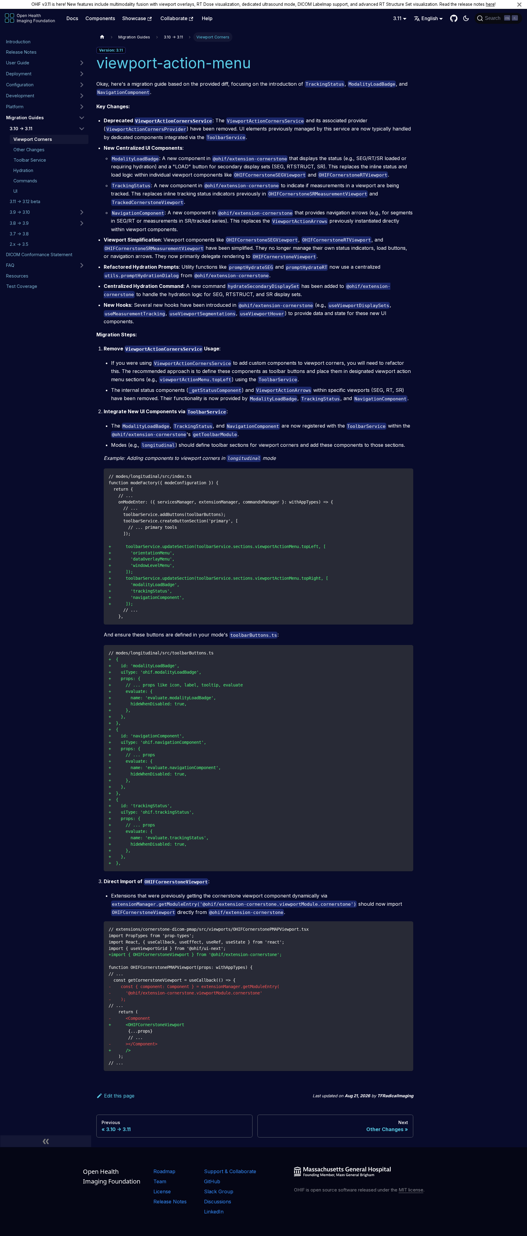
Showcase (134, 18)
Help (207, 18)
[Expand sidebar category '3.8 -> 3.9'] (81, 223)
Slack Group (218, 1191)
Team (159, 1181)
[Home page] (102, 37)
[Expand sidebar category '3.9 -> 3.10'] (81, 212)
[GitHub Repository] (453, 18)
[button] (45, 85)
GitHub (212, 1181)
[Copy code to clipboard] (406, 476)
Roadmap (164, 1171)
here (490, 4)
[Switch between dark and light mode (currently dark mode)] (466, 18)
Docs (72, 18)
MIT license (411, 1190)
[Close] (519, 4)
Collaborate (174, 18)
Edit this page (119, 1096)
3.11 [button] (397, 18)
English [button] (429, 18)
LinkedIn (214, 1212)
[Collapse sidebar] (45, 1141)
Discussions (217, 1201)
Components (100, 18)
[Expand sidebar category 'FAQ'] (81, 265)
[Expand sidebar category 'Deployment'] (81, 74)
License (162, 1191)
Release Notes (170, 1201)
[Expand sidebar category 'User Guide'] (81, 63)
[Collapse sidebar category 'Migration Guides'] (81, 118)
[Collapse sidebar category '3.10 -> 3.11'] (81, 129)
